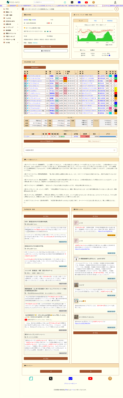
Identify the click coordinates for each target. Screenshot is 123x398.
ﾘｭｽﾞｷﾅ (93, 103)
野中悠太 (52, 110)
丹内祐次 (52, 108)
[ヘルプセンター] (93, 2)
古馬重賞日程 (46, 51)
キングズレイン (34, 86)
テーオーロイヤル (35, 78)
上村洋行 (101, 76)
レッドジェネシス (35, 103)
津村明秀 (52, 95)
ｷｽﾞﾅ (83, 105)
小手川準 (101, 95)
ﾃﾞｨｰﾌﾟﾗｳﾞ (90, 83)
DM (66, 389)
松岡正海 (52, 105)
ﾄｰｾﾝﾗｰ (84, 108)
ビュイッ (52, 86)
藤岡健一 (101, 113)
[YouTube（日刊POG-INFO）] (86, 2)
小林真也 (101, 103)
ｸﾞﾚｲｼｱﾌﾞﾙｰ (93, 91)
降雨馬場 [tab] (109, 20)
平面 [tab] (95, 20)
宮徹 (101, 81)
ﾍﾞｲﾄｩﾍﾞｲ (93, 110)
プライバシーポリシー (70, 383)
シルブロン (33, 91)
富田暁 (51, 88)
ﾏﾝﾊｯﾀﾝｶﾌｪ (85, 88)
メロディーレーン (35, 93)
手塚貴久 (101, 86)
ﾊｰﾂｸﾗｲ (84, 113)
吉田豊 (51, 98)
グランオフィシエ (35, 98)
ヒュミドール (34, 95)
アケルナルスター (35, 108)
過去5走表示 (34, 67)
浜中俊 (51, 78)
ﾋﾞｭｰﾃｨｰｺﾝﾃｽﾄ (93, 88)
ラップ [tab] (81, 20)
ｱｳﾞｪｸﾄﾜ (90, 95)
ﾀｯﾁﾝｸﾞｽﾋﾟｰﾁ (91, 86)
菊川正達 (101, 110)
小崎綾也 (52, 103)
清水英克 (101, 108)
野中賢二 (101, 88)
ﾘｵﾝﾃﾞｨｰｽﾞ (85, 78)
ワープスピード (34, 83)
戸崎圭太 (52, 113)
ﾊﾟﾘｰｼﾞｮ (89, 108)
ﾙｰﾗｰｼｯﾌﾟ (84, 86)
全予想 (76, 136)
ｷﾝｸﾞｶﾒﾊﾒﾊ (85, 98)
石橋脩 (51, 76)
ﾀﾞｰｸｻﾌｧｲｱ (88, 105)
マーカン (52, 91)
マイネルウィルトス (36, 81)
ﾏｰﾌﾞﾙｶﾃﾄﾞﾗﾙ (92, 98)
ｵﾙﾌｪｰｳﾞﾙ (84, 76)
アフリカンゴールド (36, 100)
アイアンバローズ (35, 76)
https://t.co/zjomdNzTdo (82, 249)
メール (73, 389)
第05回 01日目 (30, 19)
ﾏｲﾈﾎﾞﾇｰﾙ (91, 81)
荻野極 (51, 83)
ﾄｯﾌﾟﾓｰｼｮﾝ (90, 113)
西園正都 (101, 100)
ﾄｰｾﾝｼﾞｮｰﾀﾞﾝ (85, 91)
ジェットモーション (36, 113)
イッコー (26, 136)
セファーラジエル (35, 105)
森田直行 (101, 93)
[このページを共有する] (117, 9)
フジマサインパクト (36, 110)
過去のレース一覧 (46, 46)
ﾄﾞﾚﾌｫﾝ (84, 83)
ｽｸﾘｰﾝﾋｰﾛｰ (85, 81)
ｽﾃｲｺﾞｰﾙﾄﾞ (85, 100)
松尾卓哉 (101, 91)
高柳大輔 (101, 105)
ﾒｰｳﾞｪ (89, 93)
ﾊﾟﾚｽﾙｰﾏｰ (90, 76)
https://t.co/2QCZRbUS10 (82, 323)
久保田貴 (101, 98)
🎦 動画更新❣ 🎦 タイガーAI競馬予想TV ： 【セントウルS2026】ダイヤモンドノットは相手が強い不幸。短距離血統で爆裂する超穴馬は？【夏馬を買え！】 (49, 5)
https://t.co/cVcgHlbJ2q (105, 231)
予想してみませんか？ (94, 141)
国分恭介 (52, 100)
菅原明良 (52, 93)
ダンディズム (34, 88)
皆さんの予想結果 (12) (46, 141)
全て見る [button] (45, 216)
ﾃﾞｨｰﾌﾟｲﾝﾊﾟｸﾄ (86, 103)
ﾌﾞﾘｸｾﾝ (91, 100)
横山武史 (52, 81)
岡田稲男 (101, 78)
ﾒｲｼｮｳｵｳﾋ (91, 78)
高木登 (101, 83)
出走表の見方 (30, 150)
